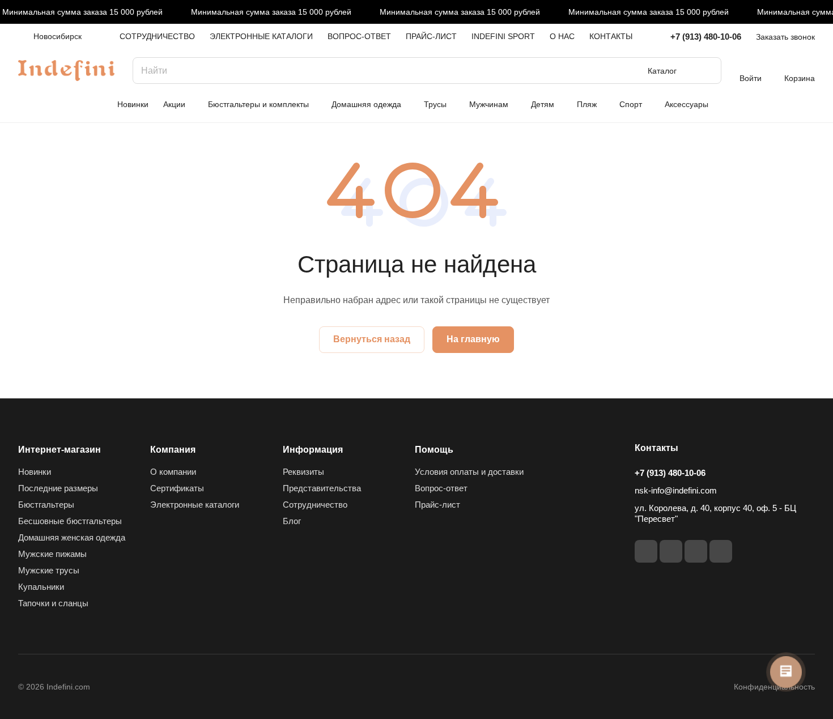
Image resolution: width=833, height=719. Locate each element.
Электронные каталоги (194, 504)
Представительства (322, 488)
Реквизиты (303, 472)
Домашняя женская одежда (71, 537)
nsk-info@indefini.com (676, 490)
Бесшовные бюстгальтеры (70, 521)
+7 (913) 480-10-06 (705, 36)
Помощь (434, 449)
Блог (292, 521)
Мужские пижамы (52, 554)
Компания (173, 449)
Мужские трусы (48, 570)
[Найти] (707, 70)
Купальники (41, 587)
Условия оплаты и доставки (469, 472)
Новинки (34, 472)
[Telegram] (646, 551)
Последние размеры (58, 488)
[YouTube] (671, 551)
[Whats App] (696, 551)
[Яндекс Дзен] (720, 551)
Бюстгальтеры (46, 504)
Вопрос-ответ (441, 488)
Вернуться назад (371, 339)
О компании (173, 472)
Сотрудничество (315, 504)
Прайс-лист (437, 504)
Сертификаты (177, 488)
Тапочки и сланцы (53, 603)
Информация (313, 449)
